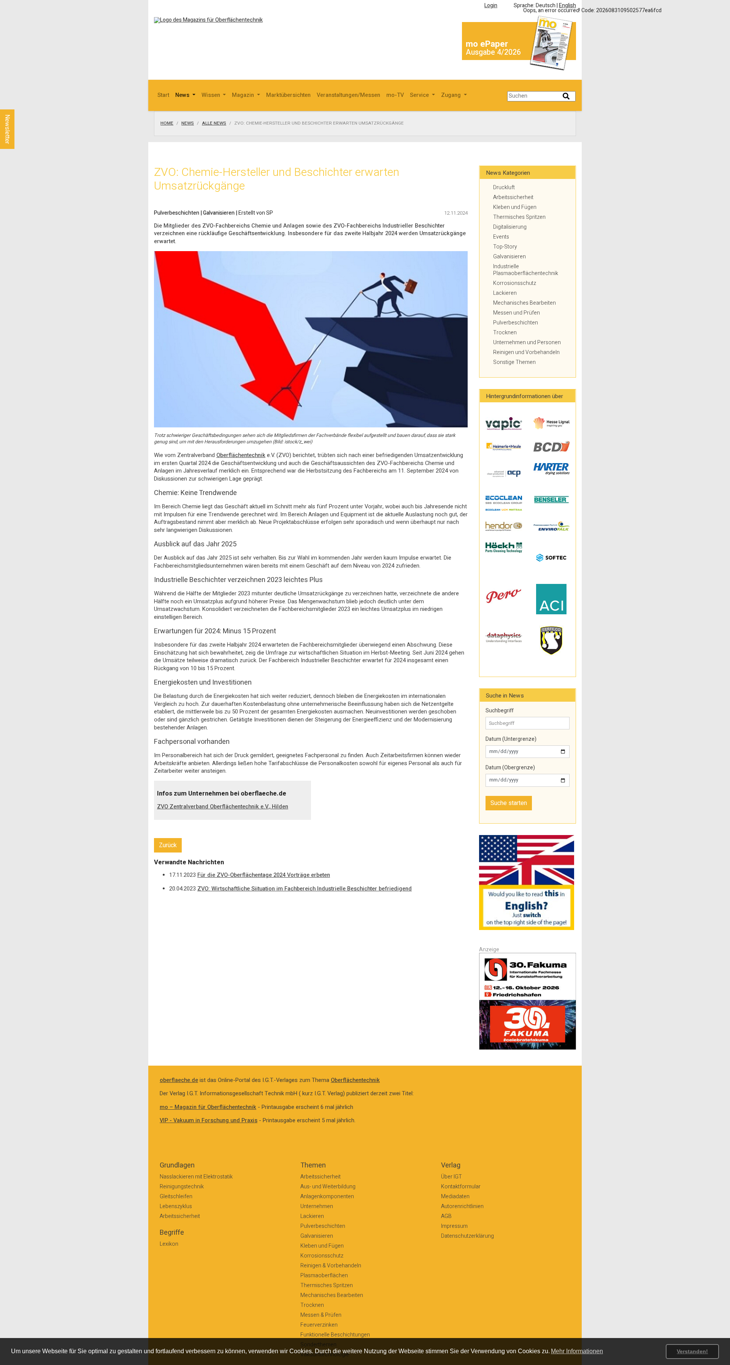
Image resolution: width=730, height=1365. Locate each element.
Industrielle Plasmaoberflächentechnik (525, 270)
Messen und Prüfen (516, 313)
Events (501, 237)
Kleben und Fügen (514, 207)
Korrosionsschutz (514, 283)
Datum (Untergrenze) (511, 739)
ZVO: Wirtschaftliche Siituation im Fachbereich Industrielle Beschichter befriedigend (304, 889)
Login (490, 5)
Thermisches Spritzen (519, 217)
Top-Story (505, 247)
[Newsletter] (20, 102)
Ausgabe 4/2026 (493, 52)
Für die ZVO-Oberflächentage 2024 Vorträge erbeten (263, 875)
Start (163, 95)
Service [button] (420, 95)
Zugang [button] (451, 95)
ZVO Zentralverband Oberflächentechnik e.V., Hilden (222, 807)
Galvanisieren (509, 257)
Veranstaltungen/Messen (348, 95)
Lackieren (505, 293)
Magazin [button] (244, 95)
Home (166, 123)
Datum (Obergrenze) (510, 768)
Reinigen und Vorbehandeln (526, 352)
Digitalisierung (510, 227)
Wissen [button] (212, 95)
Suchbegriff (500, 711)
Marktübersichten (288, 95)
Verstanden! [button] (692, 1351)
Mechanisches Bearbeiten (524, 303)
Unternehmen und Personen (527, 342)
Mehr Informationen (577, 1351)
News (187, 123)
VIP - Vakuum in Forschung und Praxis (208, 1121)
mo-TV (395, 95)
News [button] (183, 95)
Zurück (168, 845)
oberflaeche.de (179, 1080)
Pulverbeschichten (515, 323)
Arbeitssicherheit (513, 197)
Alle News (214, 123)
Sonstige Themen (514, 362)
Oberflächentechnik (240, 455)
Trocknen (505, 333)
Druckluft (504, 187)
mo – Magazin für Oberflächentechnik (208, 1107)
